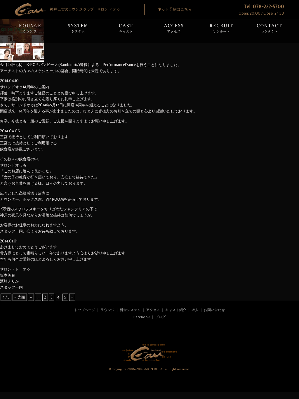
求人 (195, 310)
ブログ (160, 317)
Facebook (141, 317)
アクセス (153, 310)
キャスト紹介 (175, 310)
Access (173, 31)
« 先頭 (19, 297)
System (77, 31)
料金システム (130, 310)
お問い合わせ (214, 310)
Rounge (29, 31)
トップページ (84, 310)
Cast (125, 31)
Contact (269, 31)
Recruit (221, 31)
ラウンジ (107, 310)
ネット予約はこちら (175, 9)
